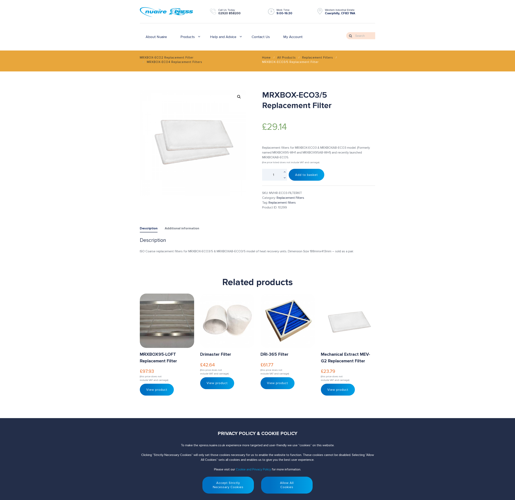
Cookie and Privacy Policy (253, 469)
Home (266, 57)
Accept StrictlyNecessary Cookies (228, 485)
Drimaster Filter (215, 354)
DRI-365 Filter (274, 354)
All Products (286, 57)
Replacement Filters (317, 57)
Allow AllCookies (287, 485)
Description (149, 228)
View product (156, 390)
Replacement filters (282, 203)
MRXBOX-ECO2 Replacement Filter (167, 57)
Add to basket (306, 175)
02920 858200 (229, 13)
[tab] (149, 229)
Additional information (182, 228)
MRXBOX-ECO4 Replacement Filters (174, 62)
